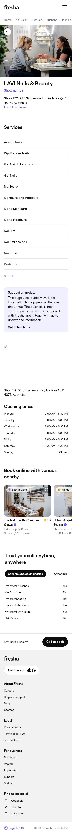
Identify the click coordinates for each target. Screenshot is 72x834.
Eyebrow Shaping (15, 598)
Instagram (16, 813)
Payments (10, 770)
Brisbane (51, 19)
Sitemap (9, 709)
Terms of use (12, 740)
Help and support (14, 697)
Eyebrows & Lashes (17, 586)
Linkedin (15, 807)
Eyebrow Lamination (17, 611)
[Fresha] (11, 7)
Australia (37, 19)
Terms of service (14, 733)
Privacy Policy (12, 727)
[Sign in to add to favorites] (46, 490)
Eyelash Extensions (17, 605)
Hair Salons (12, 618)
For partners (11, 757)
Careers (9, 690)
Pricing (8, 763)
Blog (7, 703)
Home (8, 19)
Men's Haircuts (14, 592)
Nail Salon (22, 19)
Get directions (15, 107)
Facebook (16, 800)
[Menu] (65, 7)
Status (8, 783)
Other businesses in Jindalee (25, 573)
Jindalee (66, 19)
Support (9, 776)
